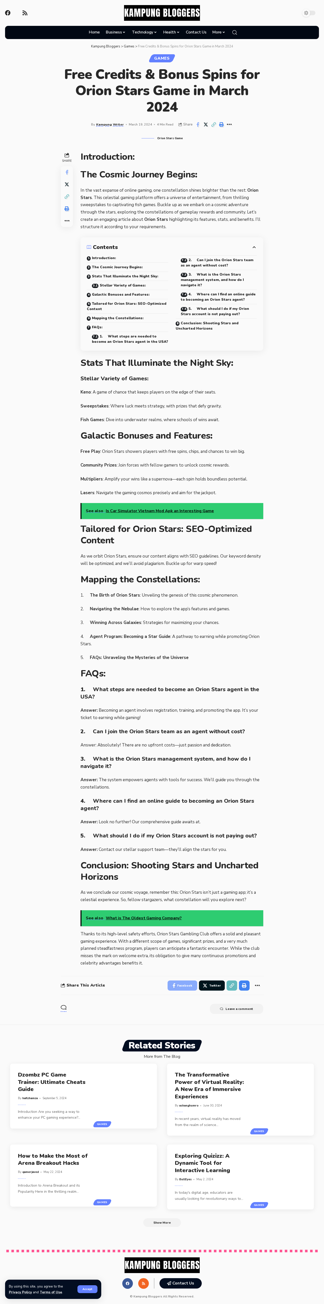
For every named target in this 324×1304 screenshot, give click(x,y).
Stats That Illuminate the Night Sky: (125, 276)
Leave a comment (239, 1009)
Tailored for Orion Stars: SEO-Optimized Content (126, 306)
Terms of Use (51, 1292)
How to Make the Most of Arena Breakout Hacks (53, 1159)
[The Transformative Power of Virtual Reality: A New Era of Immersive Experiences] (283, 1100)
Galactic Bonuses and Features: (121, 294)
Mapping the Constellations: (118, 318)
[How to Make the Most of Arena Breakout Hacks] (126, 1176)
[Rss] (25, 13)
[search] (234, 32)
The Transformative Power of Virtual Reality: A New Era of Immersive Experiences (209, 1085)
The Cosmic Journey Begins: (117, 267)
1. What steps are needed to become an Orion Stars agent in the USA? (130, 339)
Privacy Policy (20, 1292)
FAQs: (97, 327)
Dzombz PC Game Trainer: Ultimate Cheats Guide (52, 1082)
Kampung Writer (110, 124)
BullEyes (185, 1179)
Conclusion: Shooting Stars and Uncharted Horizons (207, 326)
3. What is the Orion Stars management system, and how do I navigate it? (212, 280)
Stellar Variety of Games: (123, 285)
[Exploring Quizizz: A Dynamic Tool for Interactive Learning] (283, 1177)
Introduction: (104, 258)
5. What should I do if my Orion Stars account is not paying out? (215, 311)
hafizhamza (30, 1098)
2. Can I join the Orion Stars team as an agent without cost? (217, 263)
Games (162, 58)
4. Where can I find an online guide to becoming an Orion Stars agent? (218, 297)
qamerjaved (30, 1172)
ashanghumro (188, 1105)
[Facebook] (8, 13)
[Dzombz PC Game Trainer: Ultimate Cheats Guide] (126, 1096)
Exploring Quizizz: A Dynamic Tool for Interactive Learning (202, 1163)
